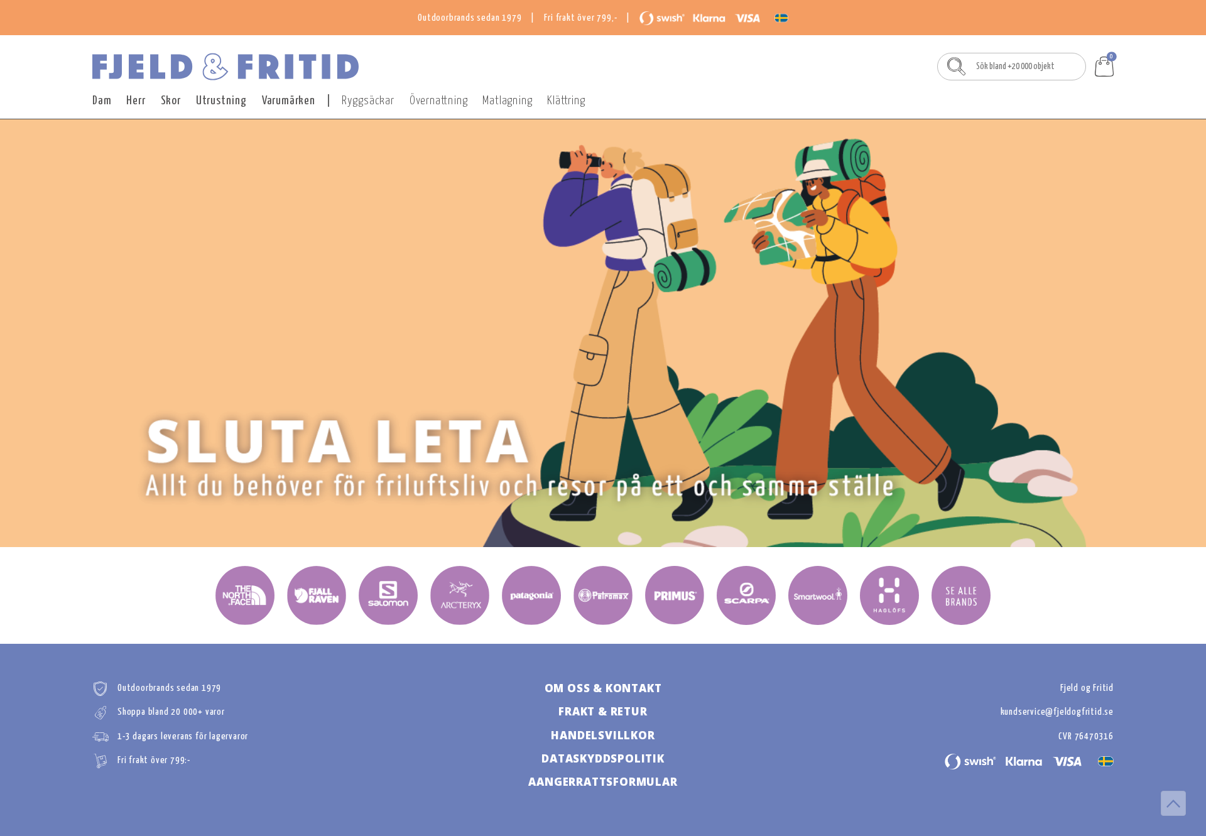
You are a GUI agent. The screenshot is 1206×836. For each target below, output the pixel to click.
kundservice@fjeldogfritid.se (1057, 712)
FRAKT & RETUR (602, 711)
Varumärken (288, 101)
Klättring (566, 101)
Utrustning (221, 101)
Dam (101, 101)
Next (1101, 333)
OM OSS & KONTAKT (603, 688)
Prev (104, 333)
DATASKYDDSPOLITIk (603, 758)
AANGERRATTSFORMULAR (602, 781)
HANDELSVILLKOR (603, 735)
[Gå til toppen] (1173, 803)
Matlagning (507, 101)
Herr (135, 101)
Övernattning (439, 101)
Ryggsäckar (368, 101)
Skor (171, 101)
